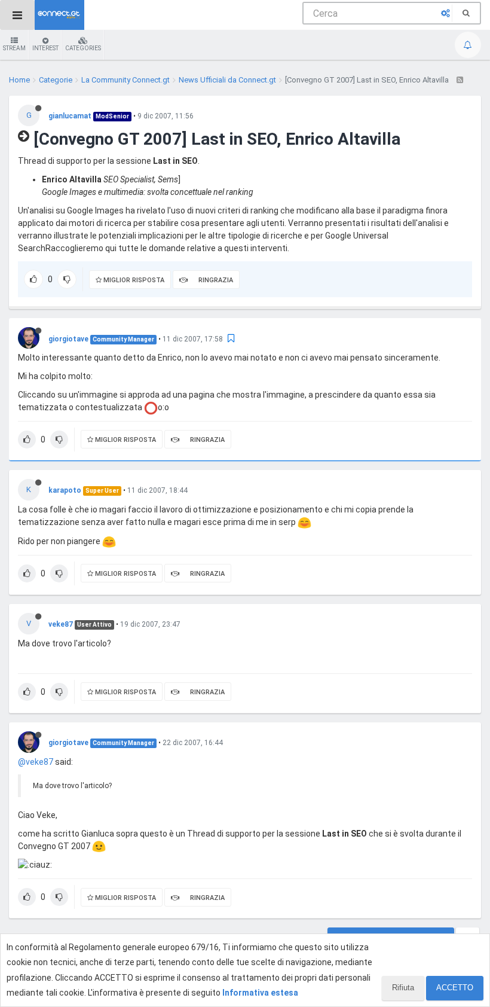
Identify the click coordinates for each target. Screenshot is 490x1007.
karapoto (64, 490)
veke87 (60, 624)
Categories (83, 48)
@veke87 (35, 762)
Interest (45, 48)
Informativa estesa (260, 992)
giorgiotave (68, 339)
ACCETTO (454, 987)
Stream (14, 48)
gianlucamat (69, 116)
